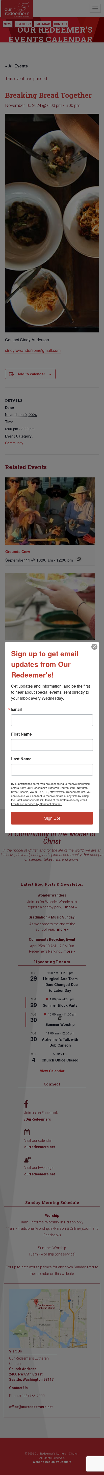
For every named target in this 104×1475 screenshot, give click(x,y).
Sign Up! (52, 818)
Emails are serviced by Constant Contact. (36, 804)
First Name (21, 734)
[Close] (94, 647)
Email (16, 709)
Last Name (21, 759)
